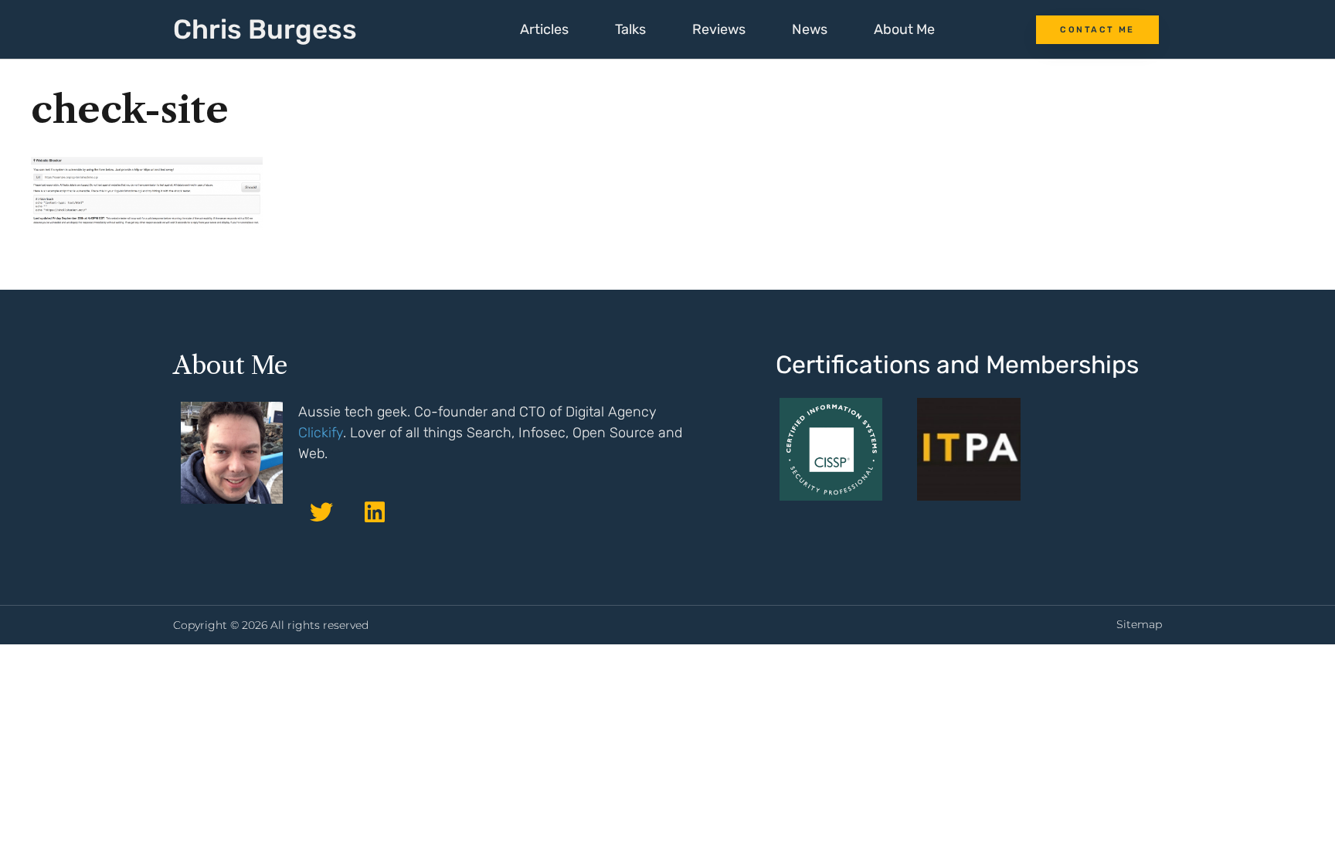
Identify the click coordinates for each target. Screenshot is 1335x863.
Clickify (320, 432)
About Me (904, 29)
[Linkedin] (375, 512)
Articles (544, 29)
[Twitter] (321, 512)
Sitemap (1139, 624)
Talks (630, 29)
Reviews (719, 29)
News (809, 29)
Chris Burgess (265, 29)
